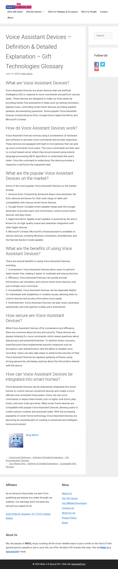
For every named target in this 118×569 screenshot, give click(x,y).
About (10, 17)
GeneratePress (78, 564)
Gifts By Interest (33, 11)
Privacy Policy (69, 517)
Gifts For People (89, 11)
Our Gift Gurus (70, 498)
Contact (104, 11)
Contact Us (68, 508)
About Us (67, 493)
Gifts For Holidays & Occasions (63, 11)
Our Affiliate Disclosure (74, 503)
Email (65, 522)
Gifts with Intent (15, 11)
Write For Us (68, 513)
